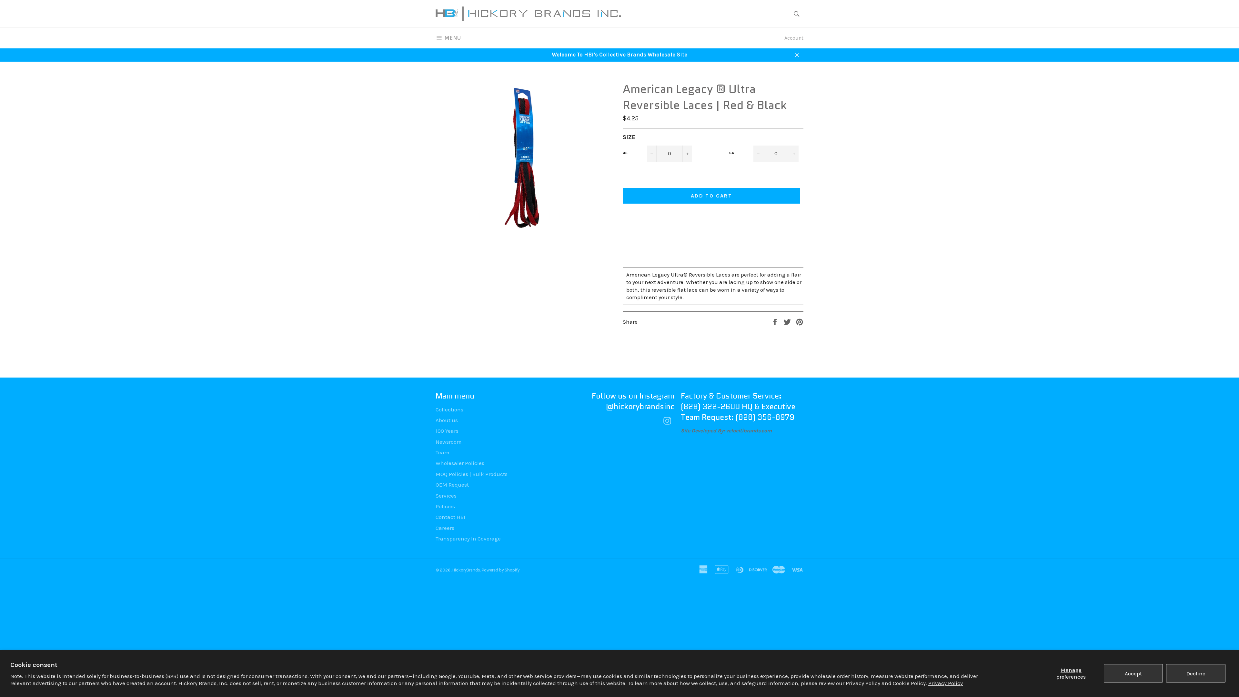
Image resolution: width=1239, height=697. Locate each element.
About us (447, 420)
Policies (445, 506)
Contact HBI (450, 517)
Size (629, 137)
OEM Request (452, 484)
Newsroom (449, 442)
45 (625, 153)
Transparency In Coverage (468, 538)
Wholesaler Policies (460, 463)
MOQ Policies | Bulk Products (472, 474)
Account (793, 38)
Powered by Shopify (500, 570)
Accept (1133, 673)
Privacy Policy (945, 683)
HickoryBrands (466, 570)
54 (731, 153)
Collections (449, 409)
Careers (445, 528)
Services (446, 495)
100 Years (447, 431)
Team (442, 452)
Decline (1195, 673)
